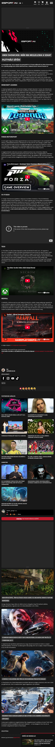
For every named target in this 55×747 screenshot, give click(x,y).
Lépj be (19, 519)
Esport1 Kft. (17, 737)
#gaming (3, 383)
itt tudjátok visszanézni (18, 345)
